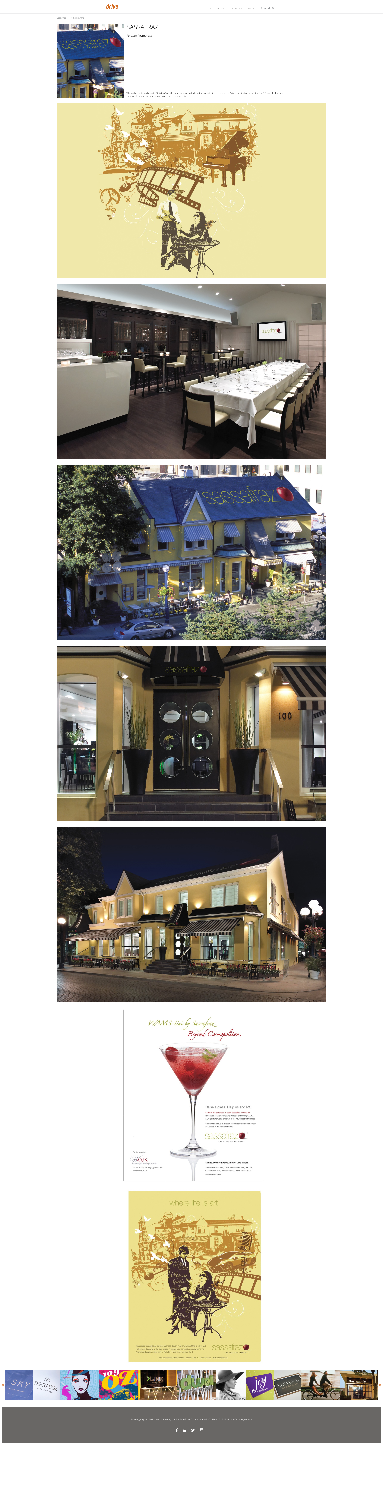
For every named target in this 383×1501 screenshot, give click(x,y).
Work (220, 8)
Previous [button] (2, 1385)
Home (209, 8)
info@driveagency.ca (241, 1419)
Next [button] (380, 1385)
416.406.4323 (219, 1419)
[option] (20, 1385)
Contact (252, 8)
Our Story (235, 8)
